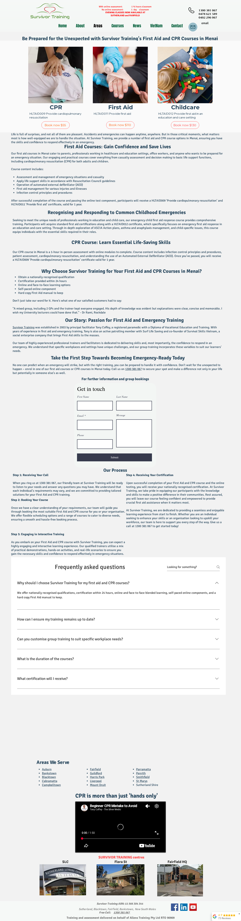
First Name (83, 396)
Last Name (122, 396)
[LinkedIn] (184, 907)
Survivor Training (23, 327)
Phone (80, 435)
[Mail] (192, 27)
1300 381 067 (133, 369)
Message (120, 415)
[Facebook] (174, 907)
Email (80, 415)
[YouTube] (193, 907)
